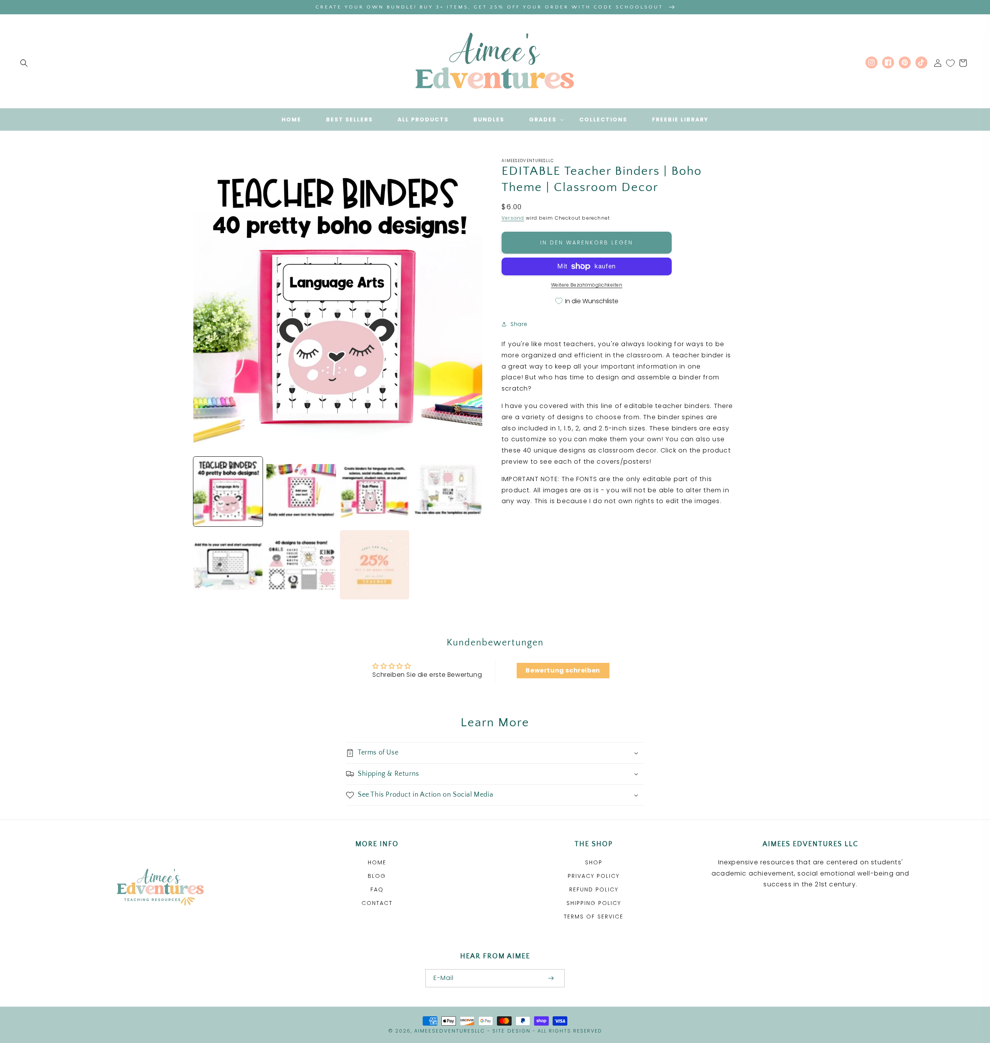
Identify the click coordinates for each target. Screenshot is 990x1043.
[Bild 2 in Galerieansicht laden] (301, 491)
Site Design (511, 1030)
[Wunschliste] (950, 63)
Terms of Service (593, 916)
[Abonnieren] (550, 978)
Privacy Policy (594, 876)
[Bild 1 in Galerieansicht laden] (228, 491)
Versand (513, 218)
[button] (23, 63)
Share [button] (518, 324)
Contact (377, 903)
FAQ (377, 889)
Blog (377, 876)
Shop (594, 862)
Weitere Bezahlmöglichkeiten (587, 285)
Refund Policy (593, 889)
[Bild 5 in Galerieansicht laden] (228, 564)
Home (377, 862)
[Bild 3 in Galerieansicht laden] (374, 491)
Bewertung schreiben (563, 670)
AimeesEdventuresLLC (449, 1030)
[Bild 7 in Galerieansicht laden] (374, 564)
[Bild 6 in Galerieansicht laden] (301, 564)
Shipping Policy (594, 903)
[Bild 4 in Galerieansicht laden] (447, 491)
